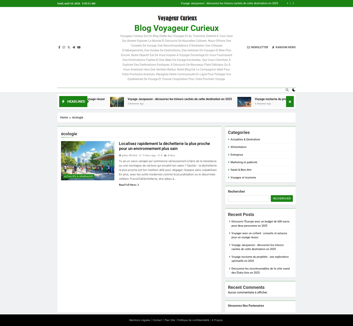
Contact (157, 320)
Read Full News (127, 185)
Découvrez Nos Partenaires (246, 305)
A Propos (217, 320)
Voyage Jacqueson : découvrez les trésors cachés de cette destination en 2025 (167, 99)
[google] (73, 47)
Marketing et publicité (244, 162)
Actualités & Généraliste (78, 176)
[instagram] (63, 47)
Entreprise (237, 154)
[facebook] (59, 47)
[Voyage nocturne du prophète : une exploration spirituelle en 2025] (232, 104)
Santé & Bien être (241, 169)
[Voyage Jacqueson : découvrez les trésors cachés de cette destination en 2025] (105, 104)
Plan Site (170, 320)
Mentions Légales (139, 320)
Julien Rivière (129, 155)
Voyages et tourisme (243, 177)
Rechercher (236, 191)
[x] (68, 47)
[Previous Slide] (287, 3)
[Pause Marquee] (290, 101)
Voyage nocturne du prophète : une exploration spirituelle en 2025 (238, 4)
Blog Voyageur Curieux (176, 28)
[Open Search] (287, 89)
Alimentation (238, 147)
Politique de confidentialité (193, 320)
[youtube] (79, 47)
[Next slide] (293, 3)
